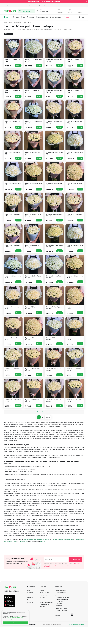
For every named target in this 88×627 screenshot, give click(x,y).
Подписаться (75, 559)
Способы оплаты (44, 595)
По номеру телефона (61, 610)
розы (14, 541)
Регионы (57, 615)
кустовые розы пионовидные (33, 539)
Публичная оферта (60, 592)
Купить (18, 65)
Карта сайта (58, 613)
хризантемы (46, 539)
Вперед (48, 417)
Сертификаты (31, 600)
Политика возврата (61, 590)
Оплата (6, 5)
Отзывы (26, 5)
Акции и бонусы (44, 592)
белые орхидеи (68, 539)
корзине (42, 541)
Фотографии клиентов (46, 602)
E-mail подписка (60, 605)
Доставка (13, 5)
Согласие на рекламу (61, 595)
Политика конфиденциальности (76, 624)
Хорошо (15, 622)
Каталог (42, 590)
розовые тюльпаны (57, 539)
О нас (19, 5)
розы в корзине (79, 539)
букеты (22, 541)
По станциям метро (61, 608)
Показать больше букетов (44, 411)
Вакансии (30, 597)
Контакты (30, 602)
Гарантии (30, 592)
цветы (26, 541)
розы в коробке (8, 541)
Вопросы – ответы (45, 600)
